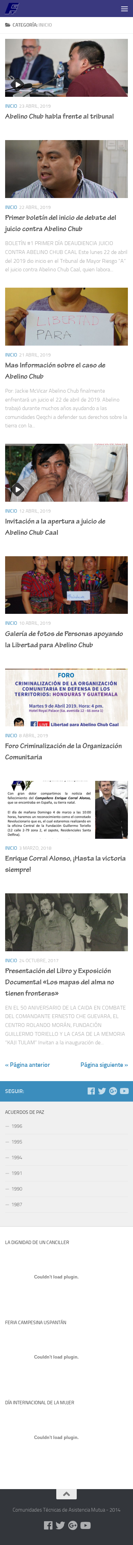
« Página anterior (27, 1065)
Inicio (11, 106)
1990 (16, 1189)
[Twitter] (102, 1091)
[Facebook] (91, 1091)
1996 (16, 1126)
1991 (16, 1173)
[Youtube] (124, 1091)
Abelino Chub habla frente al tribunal (59, 117)
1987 (16, 1204)
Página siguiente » (104, 1065)
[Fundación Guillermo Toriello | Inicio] (14, 8)
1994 (16, 1157)
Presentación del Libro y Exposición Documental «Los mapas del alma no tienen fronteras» (59, 983)
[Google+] (113, 1091)
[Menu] (124, 8)
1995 (16, 1142)
